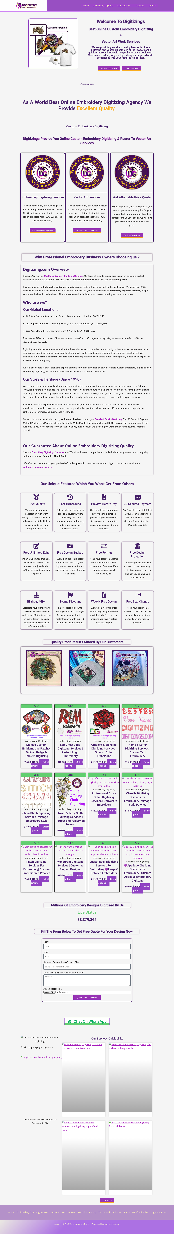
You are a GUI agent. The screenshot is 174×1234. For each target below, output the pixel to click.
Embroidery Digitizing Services (33, 1212)
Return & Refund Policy (136, 1212)
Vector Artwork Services (63, 1212)
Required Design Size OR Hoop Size (61, 962)
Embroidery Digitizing (103, 6)
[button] (131, 5)
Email (46, 952)
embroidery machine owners (37, 467)
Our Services (123, 6)
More (151, 6)
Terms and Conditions (110, 1212)
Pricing (92, 1212)
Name (46, 941)
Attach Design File (52, 988)
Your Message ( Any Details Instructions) (63, 972)
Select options (40, 764)
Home (86, 6)
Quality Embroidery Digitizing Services (63, 276)
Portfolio (140, 6)
